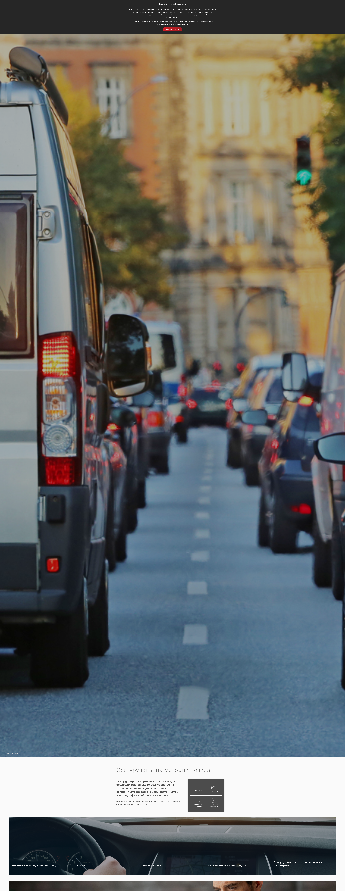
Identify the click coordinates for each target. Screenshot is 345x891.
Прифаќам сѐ (172, 29)
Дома (7, 753)
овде (185, 24)
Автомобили (15, 753)
